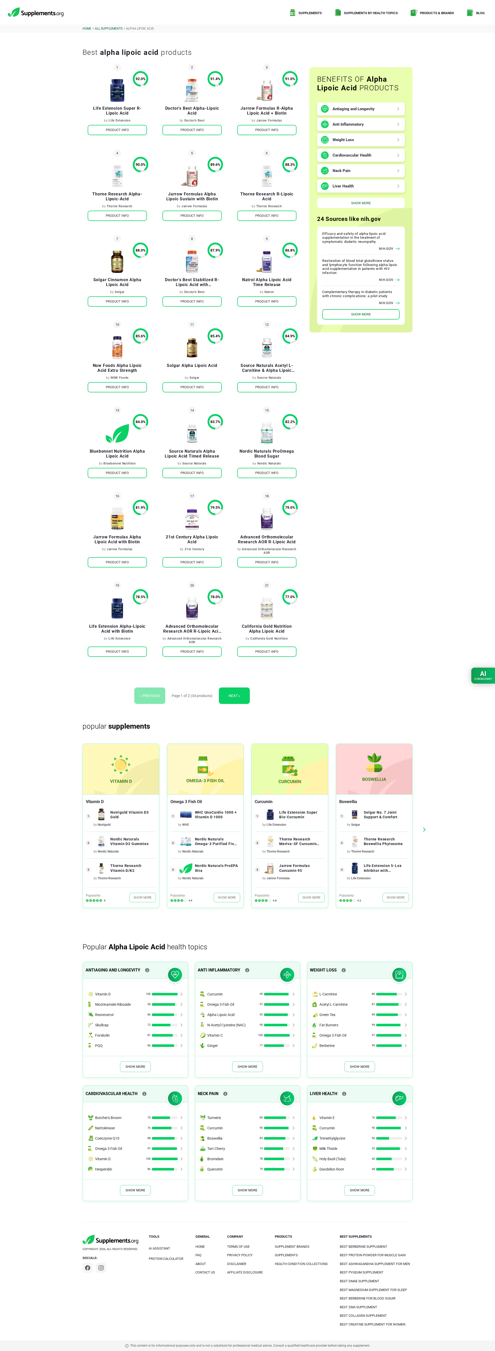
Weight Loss (343, 139)
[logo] (36, 12)
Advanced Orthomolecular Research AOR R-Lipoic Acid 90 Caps (192, 629)
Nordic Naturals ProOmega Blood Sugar (267, 454)
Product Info (117, 130)
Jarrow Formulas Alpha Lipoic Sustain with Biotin (192, 196)
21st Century (194, 549)
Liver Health (343, 186)
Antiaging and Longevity (354, 109)
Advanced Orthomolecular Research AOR (269, 551)
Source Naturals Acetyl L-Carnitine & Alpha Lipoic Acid (267, 368)
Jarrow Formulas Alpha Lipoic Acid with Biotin (117, 539)
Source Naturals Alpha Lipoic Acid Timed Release (192, 454)
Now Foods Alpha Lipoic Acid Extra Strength (117, 368)
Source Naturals (269, 378)
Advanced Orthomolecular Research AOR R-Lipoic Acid (267, 539)
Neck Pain (341, 170)
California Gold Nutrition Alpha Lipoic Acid (267, 629)
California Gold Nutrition (269, 638)
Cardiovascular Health (352, 155)
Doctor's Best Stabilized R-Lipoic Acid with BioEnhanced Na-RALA (192, 282)
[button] (424, 829)
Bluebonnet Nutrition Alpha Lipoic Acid (117, 454)
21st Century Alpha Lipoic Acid (192, 539)
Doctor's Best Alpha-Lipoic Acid (192, 111)
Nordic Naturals (269, 463)
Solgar (120, 292)
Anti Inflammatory (348, 124)
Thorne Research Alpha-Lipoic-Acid (117, 196)
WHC (185, 825)
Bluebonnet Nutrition (119, 463)
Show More (361, 203)
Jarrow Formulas (269, 120)
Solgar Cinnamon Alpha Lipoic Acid (117, 282)
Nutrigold (104, 825)
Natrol (269, 292)
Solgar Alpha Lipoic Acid (192, 365)
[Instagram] (101, 1268)
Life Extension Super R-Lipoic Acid (117, 111)
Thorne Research (120, 206)
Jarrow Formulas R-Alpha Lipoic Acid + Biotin (267, 111)
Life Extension (119, 120)
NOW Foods (120, 378)
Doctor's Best (194, 120)
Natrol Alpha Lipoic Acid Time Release (267, 282)
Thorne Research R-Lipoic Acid (266, 196)
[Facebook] (87, 1268)
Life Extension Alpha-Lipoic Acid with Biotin (117, 629)
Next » (234, 696)
